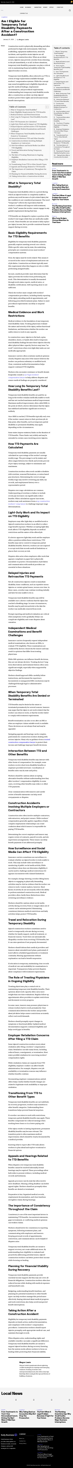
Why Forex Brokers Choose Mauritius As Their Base (60, 220)
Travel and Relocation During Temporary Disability (26, 151)
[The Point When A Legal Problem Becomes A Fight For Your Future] (45, 1403)
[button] (69, 10)
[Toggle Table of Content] (46, 107)
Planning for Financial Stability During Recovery (29, 174)
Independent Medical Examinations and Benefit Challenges (28, 130)
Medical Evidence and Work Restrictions (25, 115)
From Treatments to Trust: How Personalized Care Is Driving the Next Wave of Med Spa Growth (61, 175)
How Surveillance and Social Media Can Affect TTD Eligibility (28, 147)
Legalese (4, 17)
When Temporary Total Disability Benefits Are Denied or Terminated (28, 135)
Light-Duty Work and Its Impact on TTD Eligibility (29, 124)
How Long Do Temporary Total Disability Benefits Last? (29, 118)
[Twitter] (3, 55)
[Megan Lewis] (12, 1369)
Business (54, 204)
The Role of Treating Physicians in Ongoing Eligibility (27, 156)
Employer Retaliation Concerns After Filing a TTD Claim (29, 161)
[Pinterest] (3, 59)
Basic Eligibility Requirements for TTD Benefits (28, 112)
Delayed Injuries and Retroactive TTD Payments (28, 126)
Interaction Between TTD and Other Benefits (27, 138)
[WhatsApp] (3, 64)
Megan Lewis (24, 39)
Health (54, 169)
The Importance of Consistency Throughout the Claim (29, 170)
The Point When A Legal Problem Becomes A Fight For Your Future (61, 198)
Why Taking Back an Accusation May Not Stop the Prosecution (61, 187)
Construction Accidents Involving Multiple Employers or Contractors (26, 142)
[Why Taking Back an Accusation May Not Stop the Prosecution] (27, 1403)
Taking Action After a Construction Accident (28, 176)
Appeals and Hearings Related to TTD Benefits (28, 167)
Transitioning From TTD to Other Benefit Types (29, 164)
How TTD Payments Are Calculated (23, 122)
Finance (54, 216)
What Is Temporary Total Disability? (24, 110)
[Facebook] (3, 50)
